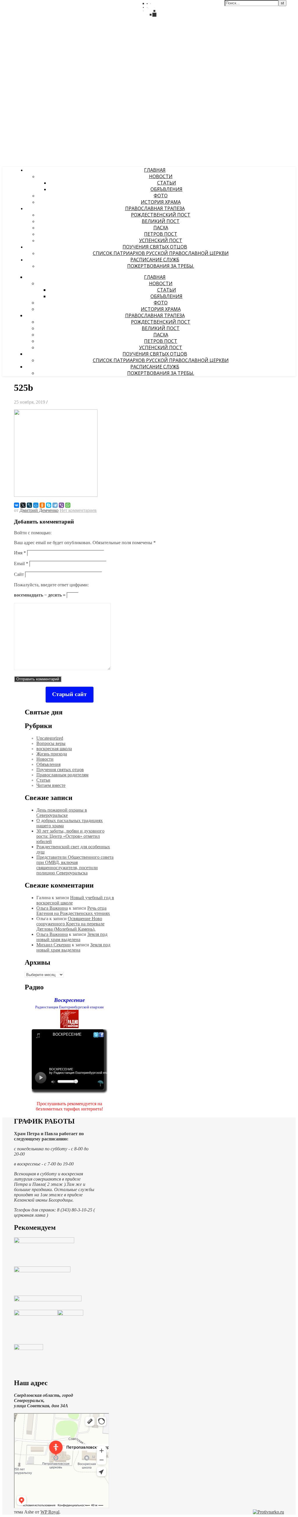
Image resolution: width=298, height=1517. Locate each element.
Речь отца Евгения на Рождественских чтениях (73, 911)
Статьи (166, 183)
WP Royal (49, 1511)
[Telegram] (55, 505)
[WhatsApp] (67, 505)
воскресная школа (54, 748)
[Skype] (48, 505)
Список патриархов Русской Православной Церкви (161, 253)
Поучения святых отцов (155, 247)
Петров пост (160, 234)
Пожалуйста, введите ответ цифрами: (51, 584)
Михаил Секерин (53, 944)
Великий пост (161, 221)
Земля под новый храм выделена (71, 937)
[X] (23, 505)
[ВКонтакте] (16, 505)
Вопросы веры (50, 743)
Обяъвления (166, 189)
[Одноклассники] (42, 505)
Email (21, 563)
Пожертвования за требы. (160, 266)
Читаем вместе (50, 785)
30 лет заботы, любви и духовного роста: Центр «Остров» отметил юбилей (70, 836)
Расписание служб (154, 259)
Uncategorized (49, 738)
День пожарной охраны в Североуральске (61, 813)
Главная (155, 170)
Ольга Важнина (52, 908)
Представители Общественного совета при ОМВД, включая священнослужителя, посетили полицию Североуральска (74, 865)
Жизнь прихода (51, 753)
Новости (161, 176)
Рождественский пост (160, 215)
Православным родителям (62, 774)
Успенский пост (160, 240)
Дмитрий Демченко (38, 510)
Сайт (19, 574)
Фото (161, 195)
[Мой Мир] (35, 505)
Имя (20, 552)
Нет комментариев (78, 510)
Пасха (160, 227)
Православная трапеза (155, 208)
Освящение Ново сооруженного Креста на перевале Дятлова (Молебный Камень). (70, 924)
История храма (161, 202)
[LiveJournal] (29, 505)
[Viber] (61, 505)
